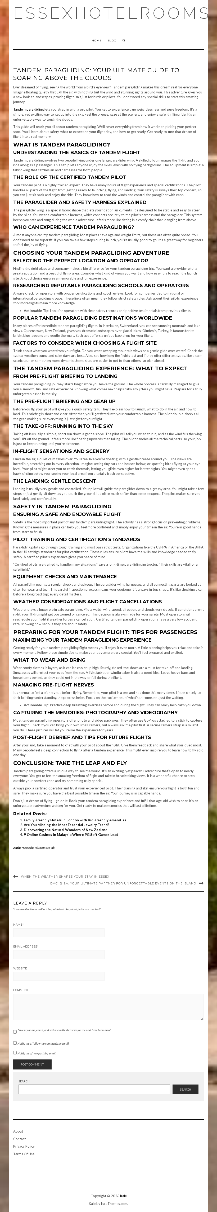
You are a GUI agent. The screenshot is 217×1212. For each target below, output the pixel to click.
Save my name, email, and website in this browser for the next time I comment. (64, 1030)
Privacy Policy (24, 1146)
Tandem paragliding (28, 109)
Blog (112, 40)
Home (97, 40)
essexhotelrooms (112, 13)
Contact (19, 1139)
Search (24, 1081)
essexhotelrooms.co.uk (39, 847)
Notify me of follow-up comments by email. (43, 1043)
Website (20, 968)
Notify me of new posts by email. (36, 1053)
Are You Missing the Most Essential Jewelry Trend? (66, 825)
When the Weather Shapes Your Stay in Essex (65, 876)
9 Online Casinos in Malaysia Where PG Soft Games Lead (71, 834)
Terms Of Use (23, 1154)
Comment (21, 990)
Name (18, 924)
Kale (123, 1196)
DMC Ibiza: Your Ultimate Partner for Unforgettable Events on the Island (123, 883)
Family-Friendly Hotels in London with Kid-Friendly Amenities (75, 820)
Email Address (25, 946)
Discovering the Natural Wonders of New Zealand (65, 830)
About (18, 1131)
